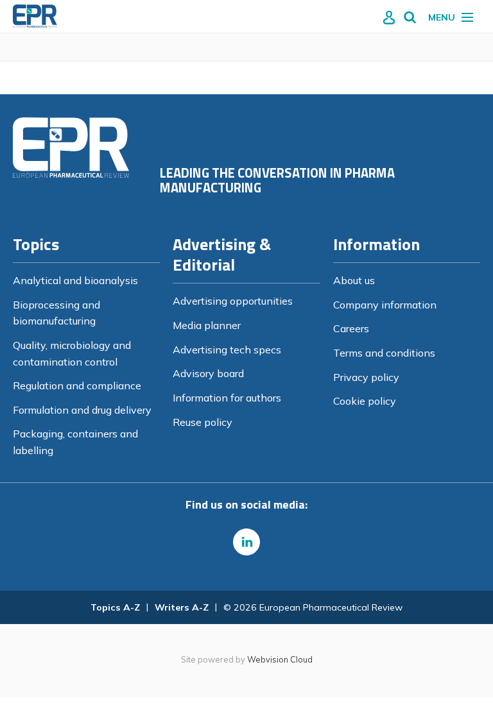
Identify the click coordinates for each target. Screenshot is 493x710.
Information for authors (227, 397)
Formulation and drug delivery (82, 409)
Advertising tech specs (227, 349)
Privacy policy (366, 377)
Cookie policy (364, 400)
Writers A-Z (182, 607)
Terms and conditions (384, 352)
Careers (351, 328)
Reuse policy (202, 422)
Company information (385, 304)
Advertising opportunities (233, 300)
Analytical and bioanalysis (75, 280)
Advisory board (208, 373)
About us (354, 280)
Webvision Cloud (280, 659)
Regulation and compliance (77, 385)
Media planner (207, 325)
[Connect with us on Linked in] (246, 541)
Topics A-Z (115, 607)
